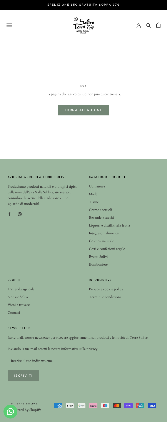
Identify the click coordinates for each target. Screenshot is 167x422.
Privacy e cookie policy (106, 289)
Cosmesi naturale (101, 241)
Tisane (94, 202)
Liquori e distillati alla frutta (109, 225)
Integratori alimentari (105, 233)
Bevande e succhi (101, 217)
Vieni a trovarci (19, 304)
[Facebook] (9, 214)
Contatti (14, 312)
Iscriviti (23, 376)
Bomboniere (98, 264)
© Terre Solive (24, 403)
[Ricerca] (148, 25)
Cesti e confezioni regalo (107, 248)
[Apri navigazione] (9, 25)
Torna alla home (83, 110)
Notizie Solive (18, 297)
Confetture (97, 186)
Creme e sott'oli (100, 209)
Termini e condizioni (105, 297)
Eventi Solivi (98, 256)
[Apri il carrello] (158, 25)
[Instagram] (20, 214)
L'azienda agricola (21, 289)
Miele (93, 194)
